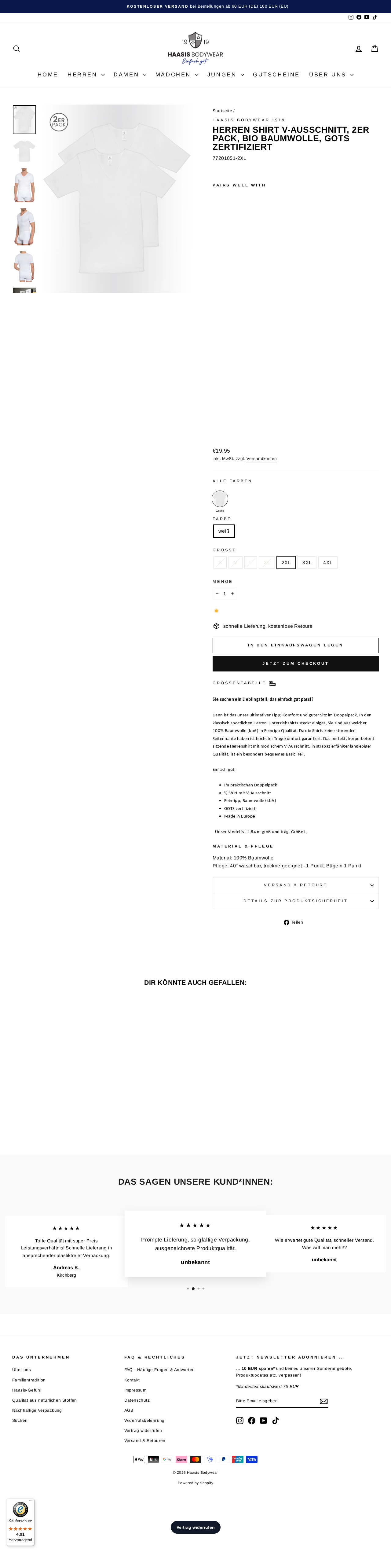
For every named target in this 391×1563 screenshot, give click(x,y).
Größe (225, 550)
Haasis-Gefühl (26, 1390)
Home (48, 75)
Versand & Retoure (295, 885)
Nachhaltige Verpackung (37, 1410)
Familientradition (29, 1380)
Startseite (222, 110)
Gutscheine (276, 75)
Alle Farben (232, 481)
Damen (128, 75)
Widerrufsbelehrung (144, 1420)
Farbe (222, 519)
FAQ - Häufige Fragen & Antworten (159, 1369)
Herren (84, 75)
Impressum (135, 1390)
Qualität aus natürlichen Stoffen (44, 1400)
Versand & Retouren (145, 1440)
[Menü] (31, 1502)
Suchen (19, 1420)
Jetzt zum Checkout (295, 663)
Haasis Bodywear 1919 (249, 120)
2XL (286, 562)
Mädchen (174, 75)
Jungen (223, 75)
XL (267, 562)
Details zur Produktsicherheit (295, 901)
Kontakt (132, 1380)
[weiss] (220, 498)
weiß (224, 531)
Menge (223, 581)
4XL (327, 562)
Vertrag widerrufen (143, 1430)
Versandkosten (262, 458)
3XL (307, 562)
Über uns (329, 75)
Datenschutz (137, 1400)
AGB (128, 1410)
